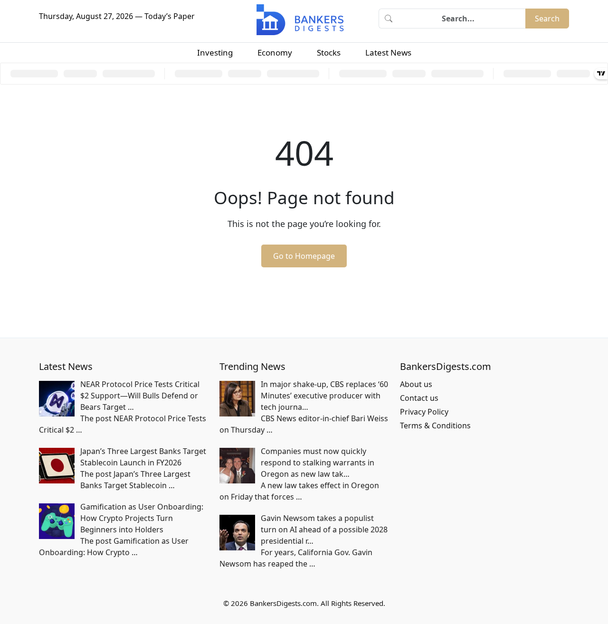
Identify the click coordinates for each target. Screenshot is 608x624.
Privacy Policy (424, 412)
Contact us (419, 398)
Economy (274, 52)
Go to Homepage (304, 256)
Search (547, 18)
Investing (215, 52)
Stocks (329, 52)
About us (416, 384)
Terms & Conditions (435, 425)
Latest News (388, 52)
